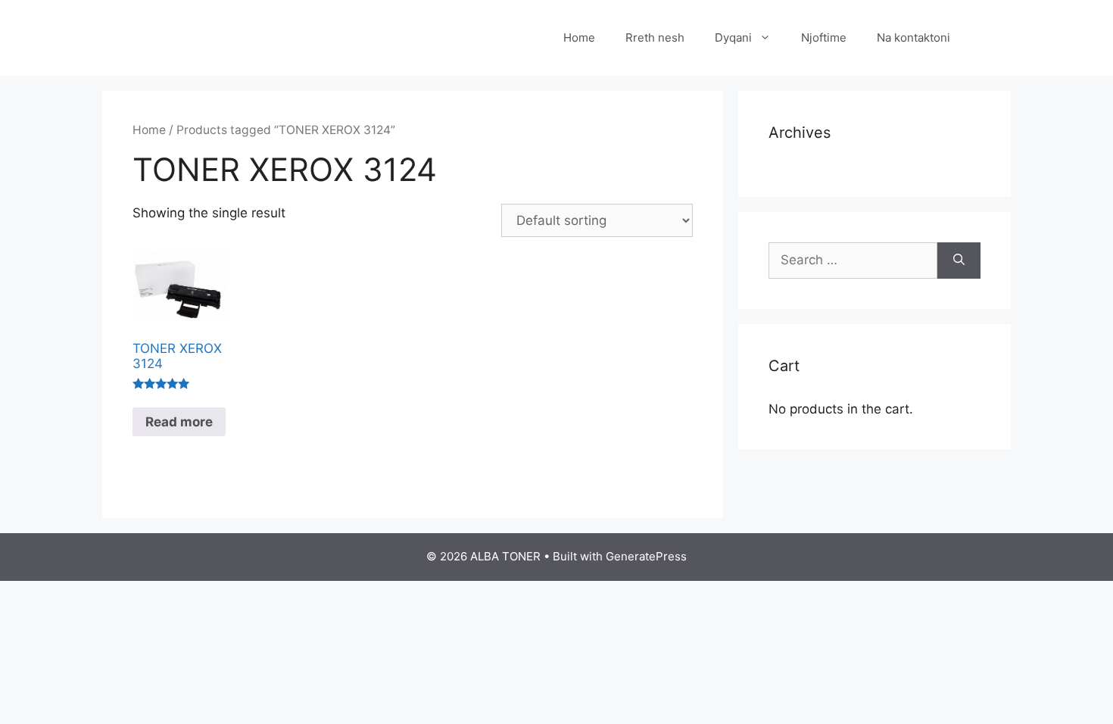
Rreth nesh (654, 37)
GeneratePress (646, 556)
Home (579, 37)
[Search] (958, 260)
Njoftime (823, 37)
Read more (179, 421)
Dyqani (733, 37)
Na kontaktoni (913, 37)
